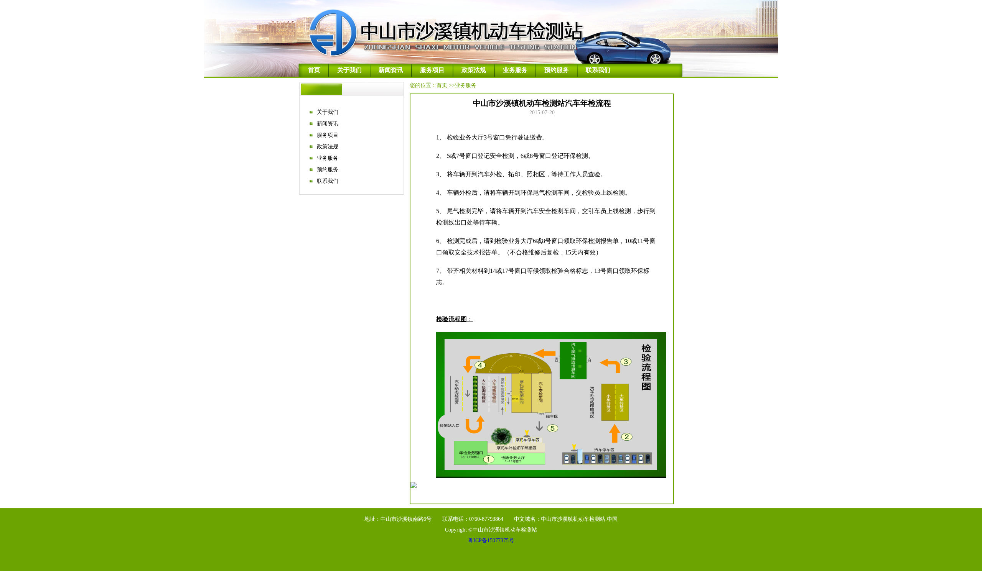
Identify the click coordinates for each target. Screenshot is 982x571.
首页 (314, 70)
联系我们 (598, 70)
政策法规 (473, 70)
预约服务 (556, 70)
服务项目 (432, 70)
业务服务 (515, 70)
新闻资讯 (391, 70)
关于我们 (349, 70)
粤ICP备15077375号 (491, 540)
